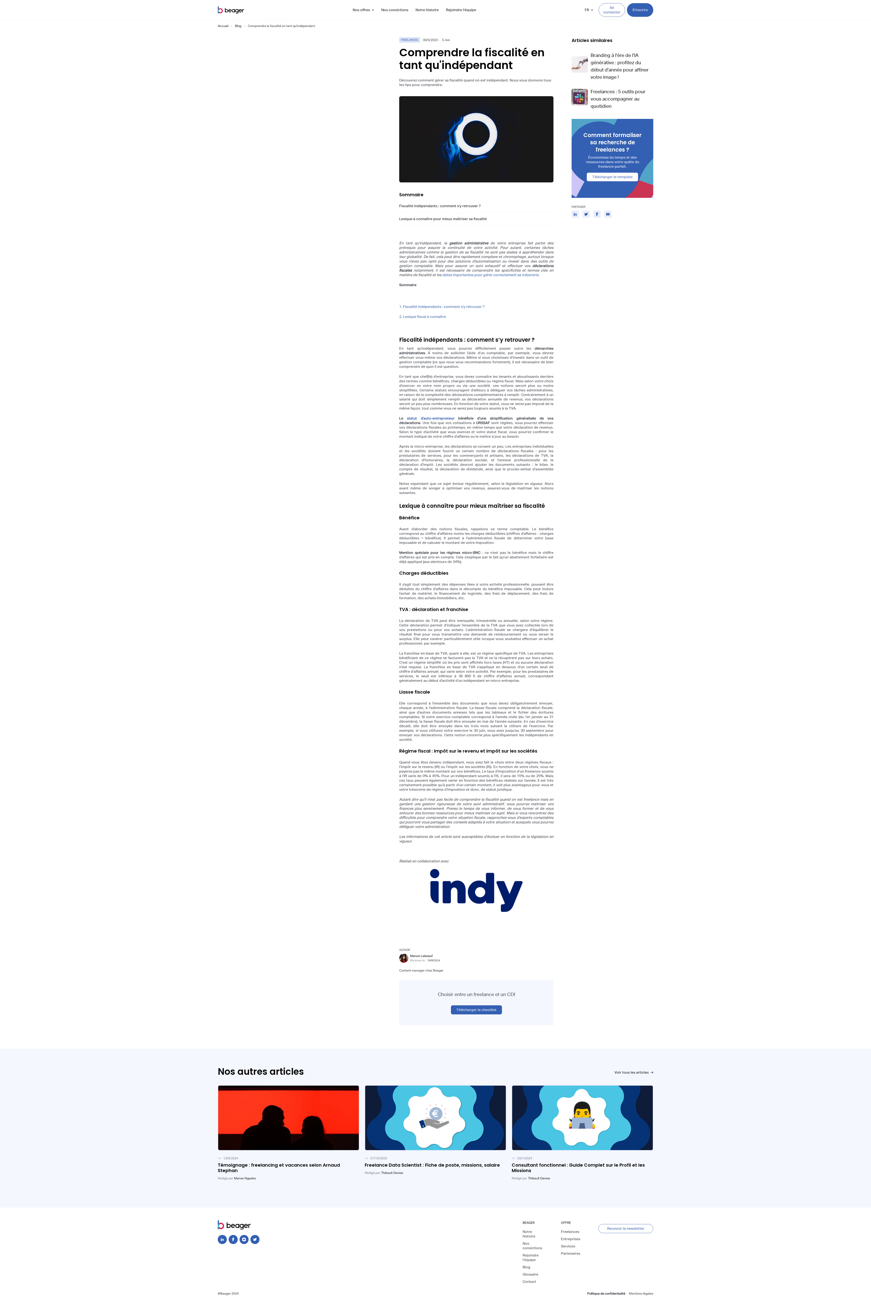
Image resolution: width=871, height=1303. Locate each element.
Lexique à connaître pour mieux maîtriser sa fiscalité (443, 219)
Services (568, 1246)
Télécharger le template (612, 177)
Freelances (570, 1231)
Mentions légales (641, 1293)
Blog (238, 26)
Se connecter (611, 9)
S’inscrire (640, 10)
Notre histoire (427, 10)
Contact (529, 1281)
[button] (363, 10)
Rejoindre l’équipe (531, 1257)
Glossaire (530, 1274)
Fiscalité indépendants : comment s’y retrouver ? (440, 206)
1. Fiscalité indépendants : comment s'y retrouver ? (441, 306)
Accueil (223, 26)
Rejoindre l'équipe (461, 10)
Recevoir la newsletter (625, 1228)
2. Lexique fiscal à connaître (422, 316)
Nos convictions (394, 10)
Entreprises (570, 1239)
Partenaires (570, 1253)
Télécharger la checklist (476, 1010)
